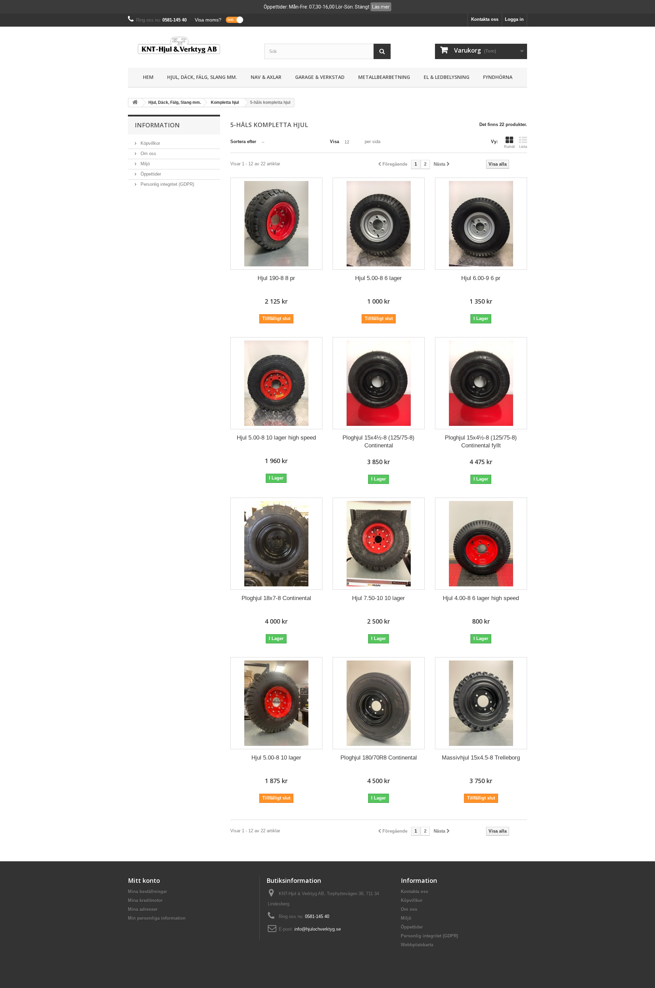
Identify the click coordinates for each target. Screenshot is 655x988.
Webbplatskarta (417, 944)
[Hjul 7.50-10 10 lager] (378, 543)
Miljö (144, 163)
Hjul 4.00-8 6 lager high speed (481, 598)
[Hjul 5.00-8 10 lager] (276, 703)
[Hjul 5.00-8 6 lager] (378, 223)
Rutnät (509, 146)
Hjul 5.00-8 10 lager (276, 757)
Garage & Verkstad (320, 77)
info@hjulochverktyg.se (317, 929)
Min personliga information (157, 918)
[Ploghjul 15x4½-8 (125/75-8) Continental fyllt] (481, 383)
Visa (334, 141)
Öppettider (150, 174)
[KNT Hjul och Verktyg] (191, 45)
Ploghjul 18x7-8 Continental (276, 598)
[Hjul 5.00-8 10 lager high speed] (276, 383)
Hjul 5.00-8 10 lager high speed (276, 437)
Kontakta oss (484, 19)
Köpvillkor (149, 143)
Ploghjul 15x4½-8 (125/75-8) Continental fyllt (481, 441)
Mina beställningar (147, 891)
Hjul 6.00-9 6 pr (480, 278)
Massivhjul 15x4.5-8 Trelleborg (481, 757)
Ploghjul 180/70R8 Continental (378, 757)
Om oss (147, 153)
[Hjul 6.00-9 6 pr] (481, 223)
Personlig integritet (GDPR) (166, 184)
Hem (148, 77)
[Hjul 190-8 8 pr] (276, 223)
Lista (523, 146)
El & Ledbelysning (446, 77)
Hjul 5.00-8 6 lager (378, 278)
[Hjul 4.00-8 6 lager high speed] (481, 543)
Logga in (514, 19)
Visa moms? (208, 20)
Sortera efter (243, 141)
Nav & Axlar (266, 77)
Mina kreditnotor (145, 900)
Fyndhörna (497, 77)
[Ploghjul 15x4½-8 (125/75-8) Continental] (378, 383)
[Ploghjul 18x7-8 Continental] (276, 543)
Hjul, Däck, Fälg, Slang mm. (202, 77)
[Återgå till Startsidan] (135, 102)
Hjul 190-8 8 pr (276, 278)
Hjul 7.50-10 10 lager (378, 598)
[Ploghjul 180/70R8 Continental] (378, 703)
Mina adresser (143, 909)
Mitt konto (144, 880)
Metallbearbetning (384, 77)
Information (157, 125)
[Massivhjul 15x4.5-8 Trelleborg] (481, 703)
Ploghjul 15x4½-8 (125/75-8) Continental (378, 441)
